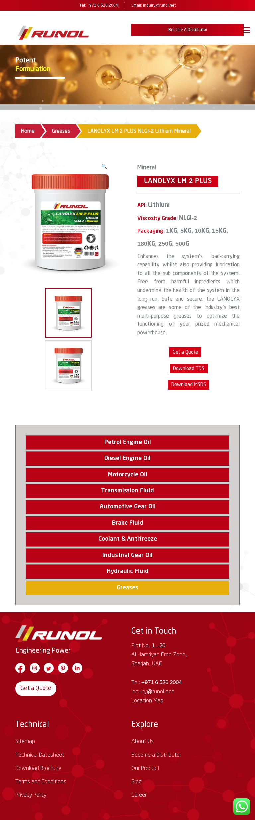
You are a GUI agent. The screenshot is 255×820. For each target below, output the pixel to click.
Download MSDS (188, 384)
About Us (142, 741)
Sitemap (25, 741)
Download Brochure (38, 768)
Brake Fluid (127, 523)
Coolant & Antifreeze (127, 539)
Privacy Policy (30, 795)
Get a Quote (35, 688)
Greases (61, 131)
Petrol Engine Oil (127, 442)
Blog (136, 781)
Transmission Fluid (127, 491)
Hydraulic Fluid (128, 571)
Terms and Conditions (40, 781)
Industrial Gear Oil (127, 555)
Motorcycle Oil (127, 475)
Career (139, 795)
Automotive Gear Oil (128, 507)
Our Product (145, 768)
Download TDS (188, 368)
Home (28, 131)
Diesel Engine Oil (127, 458)
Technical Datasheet (39, 755)
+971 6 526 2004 (102, 5)
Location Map (147, 700)
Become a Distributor (187, 30)
